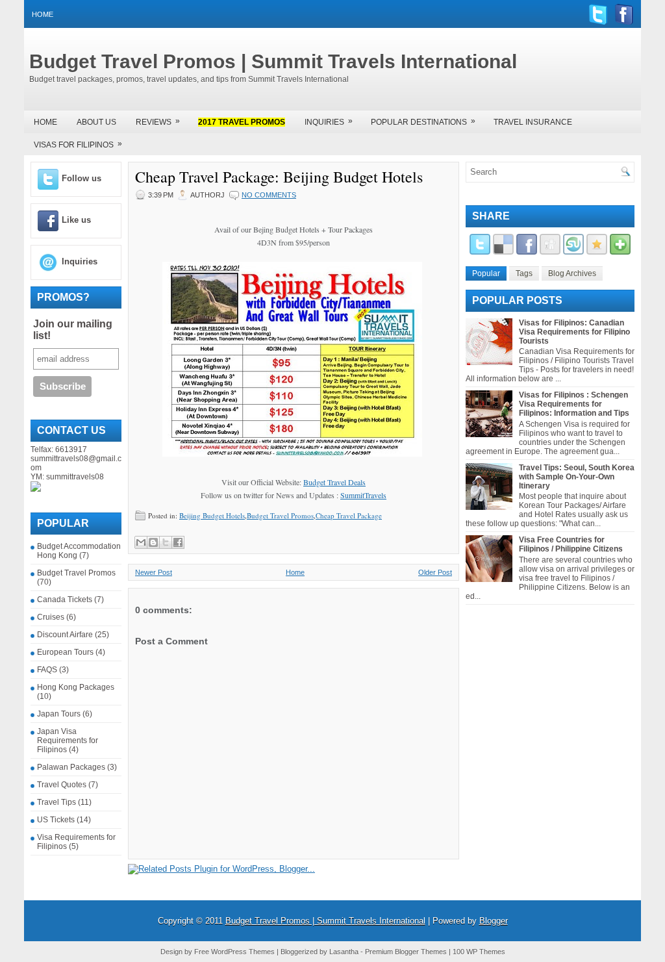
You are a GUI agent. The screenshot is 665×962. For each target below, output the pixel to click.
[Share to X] (165, 542)
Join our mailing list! (72, 329)
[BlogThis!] (153, 542)
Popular (486, 273)
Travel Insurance (533, 122)
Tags (524, 273)
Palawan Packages (71, 767)
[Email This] (140, 542)
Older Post (435, 572)
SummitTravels (363, 495)
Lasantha (343, 952)
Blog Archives (572, 273)
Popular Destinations (423, 121)
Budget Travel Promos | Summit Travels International (273, 61)
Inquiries (329, 121)
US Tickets (56, 819)
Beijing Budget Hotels (212, 515)
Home (42, 14)
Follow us (81, 178)
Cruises (50, 617)
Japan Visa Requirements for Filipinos (67, 740)
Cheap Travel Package (349, 515)
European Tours (65, 652)
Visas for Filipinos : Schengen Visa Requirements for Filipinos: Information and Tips (574, 404)
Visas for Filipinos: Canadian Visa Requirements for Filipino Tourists (574, 332)
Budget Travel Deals (334, 482)
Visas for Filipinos (78, 144)
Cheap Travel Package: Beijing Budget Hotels (279, 176)
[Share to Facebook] (177, 542)
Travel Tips (56, 802)
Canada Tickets (64, 599)
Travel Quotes (61, 784)
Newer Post (153, 572)
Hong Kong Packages (75, 687)
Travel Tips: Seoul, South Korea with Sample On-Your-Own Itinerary (576, 476)
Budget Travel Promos (76, 572)
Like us (76, 220)
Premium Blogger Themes (406, 952)
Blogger (493, 921)
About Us (96, 122)
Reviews (158, 121)
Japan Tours (59, 713)
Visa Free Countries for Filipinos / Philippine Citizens (571, 544)
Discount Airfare (65, 634)
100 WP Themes (479, 952)
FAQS (47, 669)
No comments (269, 195)
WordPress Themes (243, 952)
